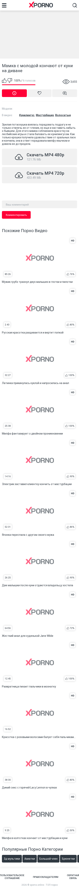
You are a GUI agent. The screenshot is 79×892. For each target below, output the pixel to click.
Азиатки (29, 858)
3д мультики (12, 858)
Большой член (48, 858)
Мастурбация (45, 115)
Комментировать (16, 214)
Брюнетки (68, 858)
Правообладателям (45, 877)
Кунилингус (26, 115)
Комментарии (64, 93)
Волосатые (63, 115)
